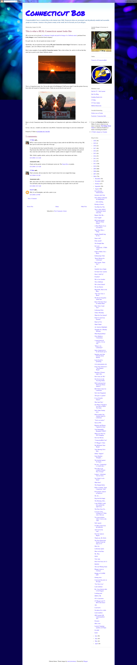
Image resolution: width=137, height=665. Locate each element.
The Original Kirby (100, 485)
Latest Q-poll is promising (99, 360)
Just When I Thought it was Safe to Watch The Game (101, 406)
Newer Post (30, 206)
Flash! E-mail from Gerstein (100, 318)
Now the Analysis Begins (99, 534)
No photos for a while (100, 610)
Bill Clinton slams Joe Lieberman (100, 389)
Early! (96, 633)
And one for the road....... (99, 530)
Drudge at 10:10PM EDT (100, 574)
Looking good (98, 593)
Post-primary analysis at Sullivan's (100, 492)
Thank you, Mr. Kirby (100, 538)
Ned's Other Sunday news (100, 411)
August (97, 189)
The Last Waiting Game (101, 567)
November (98, 181)
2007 (94, 174)
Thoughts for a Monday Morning (101, 330)
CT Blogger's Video (100, 443)
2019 (94, 143)
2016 (94, 151)
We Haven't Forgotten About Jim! (100, 298)
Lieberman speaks (99, 549)
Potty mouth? (98, 241)
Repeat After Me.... (100, 215)
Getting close (98, 577)
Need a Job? (98, 238)
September (98, 186)
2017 (94, 148)
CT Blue (93, 100)
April (96, 643)
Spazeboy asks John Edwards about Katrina (100, 355)
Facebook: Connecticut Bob (98, 116)
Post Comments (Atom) (60, 211)
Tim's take (97, 559)
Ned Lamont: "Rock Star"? (100, 263)
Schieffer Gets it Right (100, 269)
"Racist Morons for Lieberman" (100, 259)
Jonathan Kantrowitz (96, 97)
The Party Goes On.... (100, 509)
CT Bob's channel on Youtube (99, 132)
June (96, 638)
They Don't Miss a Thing (99, 231)
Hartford (97, 564)
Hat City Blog (95, 94)
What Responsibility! (100, 334)
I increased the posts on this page (101, 580)
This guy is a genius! (100, 395)
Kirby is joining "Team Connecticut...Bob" (101, 488)
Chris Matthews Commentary (99, 337)
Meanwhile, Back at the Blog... (101, 290)
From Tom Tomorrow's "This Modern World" (101, 368)
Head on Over (98, 322)
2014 (94, 156)
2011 (94, 163)
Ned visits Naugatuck (100, 393)
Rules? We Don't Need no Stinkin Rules (100, 302)
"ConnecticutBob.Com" (101, 440)
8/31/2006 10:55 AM (35, 186)
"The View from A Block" (100, 294)
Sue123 (32, 190)
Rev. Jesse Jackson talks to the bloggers (101, 590)
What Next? (98, 482)
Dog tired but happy (100, 498)
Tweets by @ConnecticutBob (99, 60)
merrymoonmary (71, 661)
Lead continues (99, 587)
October (97, 183)
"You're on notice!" (100, 420)
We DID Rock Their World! (100, 446)
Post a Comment (32, 198)
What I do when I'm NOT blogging (100, 434)
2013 (94, 158)
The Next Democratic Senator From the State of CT (100, 542)
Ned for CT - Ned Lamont (98, 91)
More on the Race (99, 551)
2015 (94, 153)
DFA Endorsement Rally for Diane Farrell (99, 221)
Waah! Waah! (98, 324)
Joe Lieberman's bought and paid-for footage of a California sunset (59, 35)
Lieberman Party (99, 310)
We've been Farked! (100, 284)
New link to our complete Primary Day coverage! (100, 470)
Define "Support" (99, 453)
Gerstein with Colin (100, 195)
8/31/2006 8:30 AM (35, 175)
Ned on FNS (98, 423)
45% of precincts (99, 598)
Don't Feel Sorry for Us (101, 561)
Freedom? (97, 277)
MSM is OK (98, 596)
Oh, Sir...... (98, 496)
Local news (98, 607)
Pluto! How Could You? (99, 306)
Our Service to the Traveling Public (100, 379)
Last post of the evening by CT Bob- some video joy (101, 513)
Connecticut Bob (55, 12)
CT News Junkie (95, 103)
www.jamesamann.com (101, 364)
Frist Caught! (98, 218)
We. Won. (97, 554)
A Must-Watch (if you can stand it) (100, 226)
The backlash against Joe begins (100, 461)
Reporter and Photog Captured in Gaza (100, 426)
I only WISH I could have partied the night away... (100, 504)
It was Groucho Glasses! (99, 398)
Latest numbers (99, 613)
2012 (94, 161)
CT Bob (32, 140)
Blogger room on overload (99, 570)
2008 (94, 171)
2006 (94, 176)
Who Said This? (99, 402)
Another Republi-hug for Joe (100, 235)
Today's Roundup (99, 312)
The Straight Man (99, 243)
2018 (94, 146)
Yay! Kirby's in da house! (99, 479)
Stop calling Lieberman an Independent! (101, 198)
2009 (94, 169)
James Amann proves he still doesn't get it (101, 351)
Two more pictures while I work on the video (100, 518)
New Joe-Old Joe (99, 438)
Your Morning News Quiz (100, 450)
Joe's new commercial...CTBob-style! (101, 247)
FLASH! (97, 630)
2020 (94, 141)
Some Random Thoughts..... (99, 457)
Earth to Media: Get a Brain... (100, 252)
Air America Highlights (101, 327)
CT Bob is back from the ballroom (100, 526)
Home (57, 206)
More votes (97, 623)
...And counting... (99, 202)
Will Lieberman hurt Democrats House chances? (100, 384)
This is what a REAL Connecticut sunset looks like (100, 211)
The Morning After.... (100, 501)
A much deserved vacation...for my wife (100, 341)
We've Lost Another (100, 279)
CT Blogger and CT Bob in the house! (100, 601)
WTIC (96, 556)
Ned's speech (98, 523)
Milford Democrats (96, 106)
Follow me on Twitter (97, 113)
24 (95, 266)
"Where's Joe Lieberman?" (99, 346)
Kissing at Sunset (99, 204)
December (98, 178)
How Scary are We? (100, 376)
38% (96, 605)
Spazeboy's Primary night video (100, 373)
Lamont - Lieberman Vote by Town (100, 475)
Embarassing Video (100, 256)
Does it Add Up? (99, 274)
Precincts (97, 621)
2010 (94, 166)
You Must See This (100, 207)
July (96, 636)
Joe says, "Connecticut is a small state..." (100, 465)
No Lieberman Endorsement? (99, 191)
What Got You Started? (101, 315)
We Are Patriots (99, 287)
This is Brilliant (99, 282)
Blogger (86, 661)
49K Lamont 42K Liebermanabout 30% (100, 616)
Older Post (84, 206)
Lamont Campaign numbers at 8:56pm (100, 627)
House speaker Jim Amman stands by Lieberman (100, 416)
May (96, 641)
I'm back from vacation (101, 272)
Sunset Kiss (65, 164)
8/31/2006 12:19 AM (35, 166)
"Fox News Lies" (99, 584)
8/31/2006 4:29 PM (35, 195)
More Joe (97, 546)
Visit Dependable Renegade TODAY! (100, 430)
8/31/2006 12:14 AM (35, 158)
